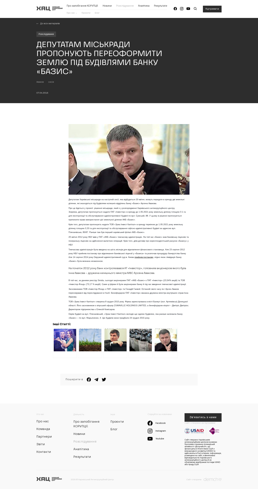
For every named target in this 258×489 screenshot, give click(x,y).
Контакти (43, 452)
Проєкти (86, 13)
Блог (97, 13)
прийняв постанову (144, 257)
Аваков (40, 82)
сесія (51, 82)
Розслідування (125, 6)
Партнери (44, 436)
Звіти (40, 444)
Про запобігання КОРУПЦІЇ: (82, 6)
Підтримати (212, 9)
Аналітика (143, 6)
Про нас (71, 13)
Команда (43, 429)
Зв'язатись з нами (203, 417)
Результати (160, 6)
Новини (107, 6)
